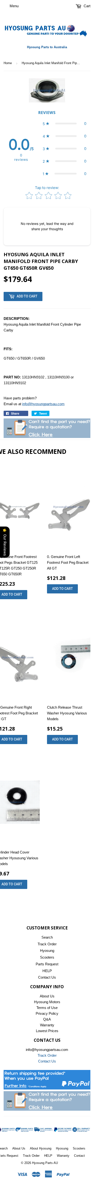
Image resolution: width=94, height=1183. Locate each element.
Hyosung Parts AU (45, 1163)
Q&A (47, 1019)
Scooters (47, 957)
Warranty (47, 1025)
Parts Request (47, 964)
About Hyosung (40, 1148)
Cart (86, 6)
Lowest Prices (47, 1031)
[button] (64, 123)
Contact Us (47, 977)
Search (47, 937)
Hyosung (47, 950)
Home (8, 63)
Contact (79, 1155)
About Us (47, 996)
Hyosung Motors (47, 1002)
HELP (47, 971)
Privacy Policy (47, 1013)
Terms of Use (47, 1008)
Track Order (47, 944)
